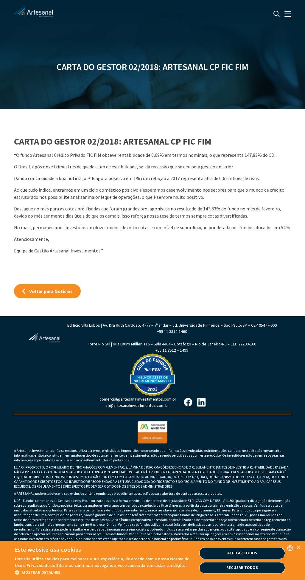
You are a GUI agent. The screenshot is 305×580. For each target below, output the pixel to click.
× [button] (298, 547)
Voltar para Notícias (51, 291)
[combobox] (290, 548)
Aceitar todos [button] (242, 553)
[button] (106, 572)
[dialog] (152, 560)
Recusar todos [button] (242, 567)
